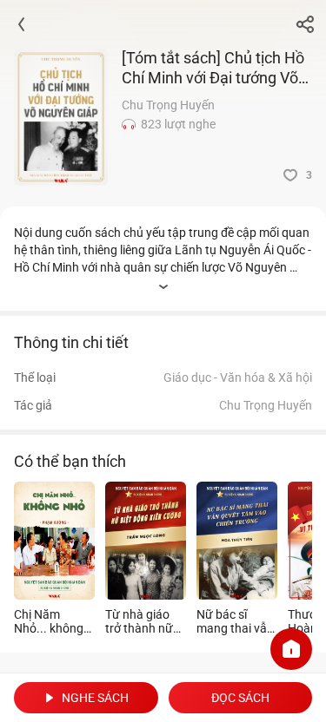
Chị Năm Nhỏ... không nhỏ (48, 621)
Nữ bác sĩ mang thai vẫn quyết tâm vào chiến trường (235, 621)
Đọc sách (240, 698)
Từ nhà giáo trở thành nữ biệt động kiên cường (142, 621)
